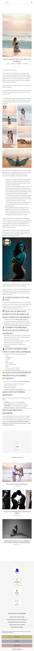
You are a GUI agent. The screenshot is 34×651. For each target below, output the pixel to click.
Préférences (17, 645)
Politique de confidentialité (17, 649)
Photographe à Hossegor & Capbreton (17, 484)
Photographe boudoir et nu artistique (17, 622)
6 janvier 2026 (17, 544)
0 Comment (25, 63)
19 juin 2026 (17, 486)
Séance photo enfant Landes (17, 617)
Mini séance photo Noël (17, 627)
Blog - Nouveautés (17, 66)
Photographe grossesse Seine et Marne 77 (17, 619)
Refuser (17, 641)
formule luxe (28, 234)
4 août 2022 (8, 63)
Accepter (17, 636)
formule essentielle (11, 232)
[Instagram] (17, 449)
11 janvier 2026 (17, 515)
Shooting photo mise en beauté (17, 624)
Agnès (16, 63)
